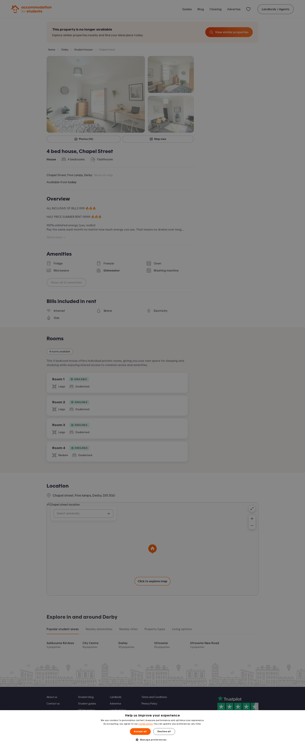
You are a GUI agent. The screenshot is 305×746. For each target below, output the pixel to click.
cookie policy (145, 724)
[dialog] (152, 728)
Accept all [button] (140, 731)
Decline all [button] (164, 731)
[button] (152, 740)
